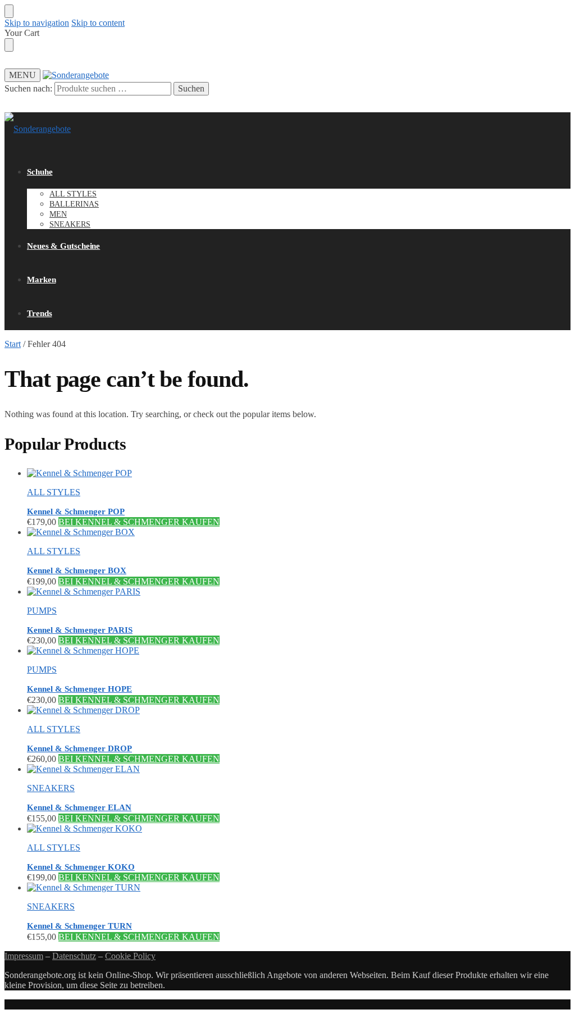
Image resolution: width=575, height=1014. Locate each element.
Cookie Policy (130, 956)
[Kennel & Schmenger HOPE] (299, 651)
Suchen (191, 88)
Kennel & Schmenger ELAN (79, 807)
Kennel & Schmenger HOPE (79, 688)
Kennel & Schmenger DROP (79, 748)
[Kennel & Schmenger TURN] (299, 888)
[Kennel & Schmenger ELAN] (299, 769)
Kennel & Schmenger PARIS (80, 629)
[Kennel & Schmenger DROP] (299, 710)
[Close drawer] (8, 45)
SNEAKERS (51, 788)
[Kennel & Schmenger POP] (299, 473)
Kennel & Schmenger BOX (76, 570)
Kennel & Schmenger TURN (79, 925)
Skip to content (98, 23)
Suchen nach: (28, 88)
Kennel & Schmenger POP (76, 511)
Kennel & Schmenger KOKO (81, 866)
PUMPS (42, 610)
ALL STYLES (53, 492)
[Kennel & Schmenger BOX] (299, 532)
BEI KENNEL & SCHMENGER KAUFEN (139, 522)
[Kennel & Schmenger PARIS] (299, 592)
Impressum (23, 956)
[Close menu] (8, 11)
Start (12, 344)
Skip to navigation (36, 23)
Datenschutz (74, 956)
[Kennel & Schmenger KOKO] (299, 829)
